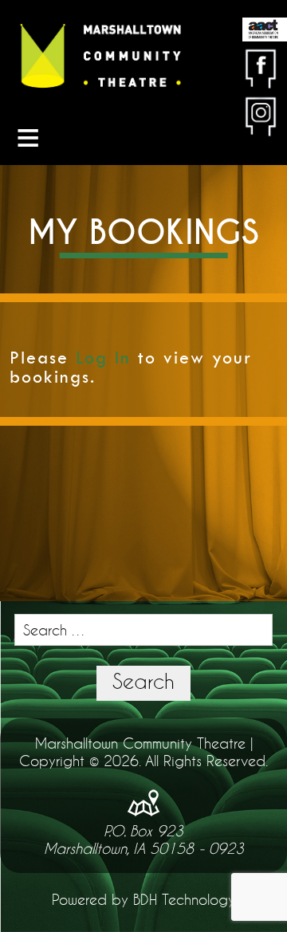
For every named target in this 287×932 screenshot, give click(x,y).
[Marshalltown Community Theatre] (100, 57)
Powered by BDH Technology (143, 899)
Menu (28, 137)
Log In (103, 357)
